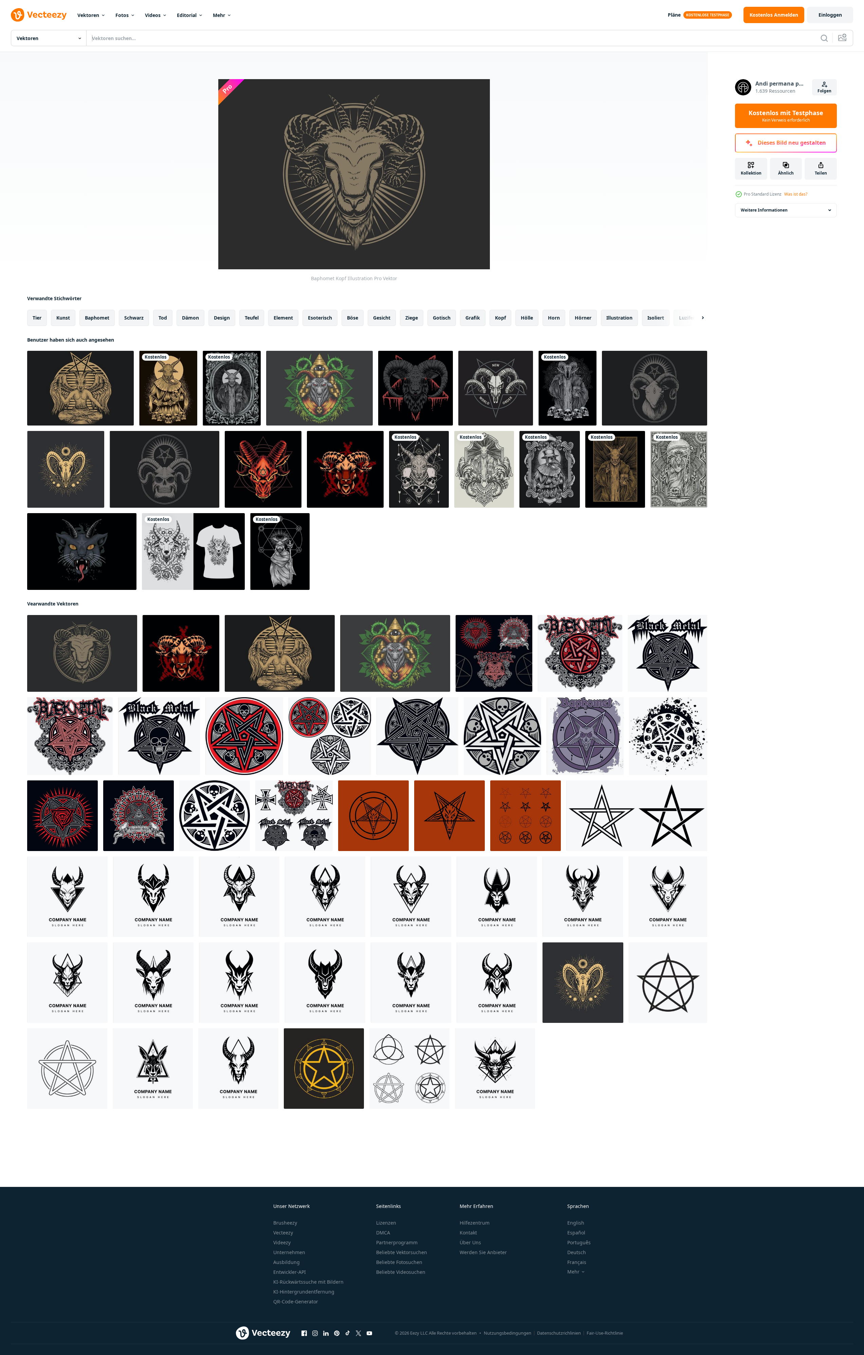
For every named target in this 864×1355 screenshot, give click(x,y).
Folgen (824, 91)
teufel (252, 317)
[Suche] (824, 38)
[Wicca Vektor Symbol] (668, 982)
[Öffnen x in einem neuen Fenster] (358, 1333)
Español (576, 1232)
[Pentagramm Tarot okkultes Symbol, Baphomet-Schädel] (65, 469)
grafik (472, 317)
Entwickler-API (289, 1272)
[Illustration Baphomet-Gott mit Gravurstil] (615, 469)
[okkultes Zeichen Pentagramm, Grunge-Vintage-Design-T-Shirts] (494, 653)
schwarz (134, 317)
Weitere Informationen (764, 210)
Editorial (187, 15)
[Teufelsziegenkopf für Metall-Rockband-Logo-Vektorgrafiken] (263, 469)
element (283, 317)
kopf (500, 317)
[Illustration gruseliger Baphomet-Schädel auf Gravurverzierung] (567, 388)
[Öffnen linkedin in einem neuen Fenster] (326, 1333)
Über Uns (470, 1242)
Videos (153, 15)
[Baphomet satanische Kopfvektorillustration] (415, 388)
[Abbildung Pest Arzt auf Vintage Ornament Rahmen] (549, 469)
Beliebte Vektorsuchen (401, 1252)
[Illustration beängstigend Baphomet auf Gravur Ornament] (232, 388)
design (222, 317)
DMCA (383, 1232)
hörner (583, 317)
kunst (63, 317)
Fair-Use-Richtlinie (605, 1333)
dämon (190, 317)
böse (352, 317)
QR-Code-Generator (295, 1301)
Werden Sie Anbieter (483, 1252)
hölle (527, 317)
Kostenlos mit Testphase (786, 116)
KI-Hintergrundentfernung (303, 1291)
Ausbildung (286, 1262)
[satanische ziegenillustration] (345, 469)
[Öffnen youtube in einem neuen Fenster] (369, 1333)
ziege (411, 317)
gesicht (381, 317)
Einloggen (830, 15)
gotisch (442, 317)
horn (554, 317)
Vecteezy (283, 1232)
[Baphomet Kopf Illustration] (82, 653)
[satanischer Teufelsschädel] (164, 469)
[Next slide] (697, 318)
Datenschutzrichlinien (559, 1333)
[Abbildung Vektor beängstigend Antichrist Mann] (280, 551)
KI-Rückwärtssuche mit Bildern (308, 1282)
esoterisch (320, 317)
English (575, 1223)
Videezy (282, 1242)
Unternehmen (289, 1252)
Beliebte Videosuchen (400, 1272)
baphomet (97, 317)
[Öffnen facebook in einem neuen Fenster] (304, 1333)
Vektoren (88, 15)
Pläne (674, 15)
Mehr (219, 15)
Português (579, 1242)
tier (37, 317)
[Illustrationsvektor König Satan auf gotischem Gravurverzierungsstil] (678, 469)
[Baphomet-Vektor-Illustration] (319, 388)
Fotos (122, 15)
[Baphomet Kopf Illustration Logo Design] (67, 896)
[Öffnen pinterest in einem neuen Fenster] (336, 1333)
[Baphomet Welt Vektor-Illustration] (80, 388)
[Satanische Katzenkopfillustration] (81, 551)
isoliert (655, 317)
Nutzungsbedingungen (507, 1333)
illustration (619, 317)
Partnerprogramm (397, 1242)
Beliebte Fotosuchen (399, 1262)
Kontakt (468, 1232)
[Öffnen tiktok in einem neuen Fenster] (347, 1333)
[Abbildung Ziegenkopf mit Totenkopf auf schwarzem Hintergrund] (419, 469)
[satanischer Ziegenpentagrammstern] (654, 388)
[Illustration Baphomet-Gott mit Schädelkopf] (168, 388)
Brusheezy (285, 1223)
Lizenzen (386, 1223)
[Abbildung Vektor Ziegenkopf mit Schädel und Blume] (193, 551)
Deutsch (576, 1252)
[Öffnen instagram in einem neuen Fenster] (315, 1333)
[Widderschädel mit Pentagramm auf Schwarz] (495, 388)
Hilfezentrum (475, 1223)
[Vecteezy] (39, 15)
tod (163, 317)
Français (576, 1262)
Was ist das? (795, 194)
